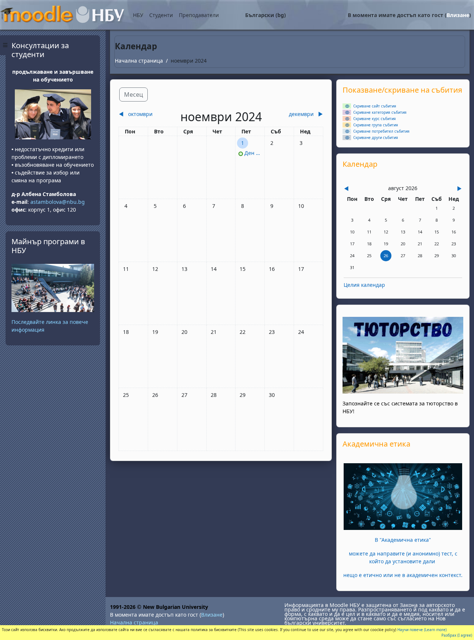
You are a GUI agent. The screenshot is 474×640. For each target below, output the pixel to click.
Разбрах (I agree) (456, 635)
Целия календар (364, 284)
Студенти (161, 15)
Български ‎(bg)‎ (265, 15)
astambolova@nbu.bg (58, 201)
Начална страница (139, 60)
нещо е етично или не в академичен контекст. (403, 574)
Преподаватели (199, 15)
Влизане (458, 15)
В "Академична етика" (403, 539)
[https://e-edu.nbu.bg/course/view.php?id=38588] (403, 496)
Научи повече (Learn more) (422, 629)
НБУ (138, 15)
